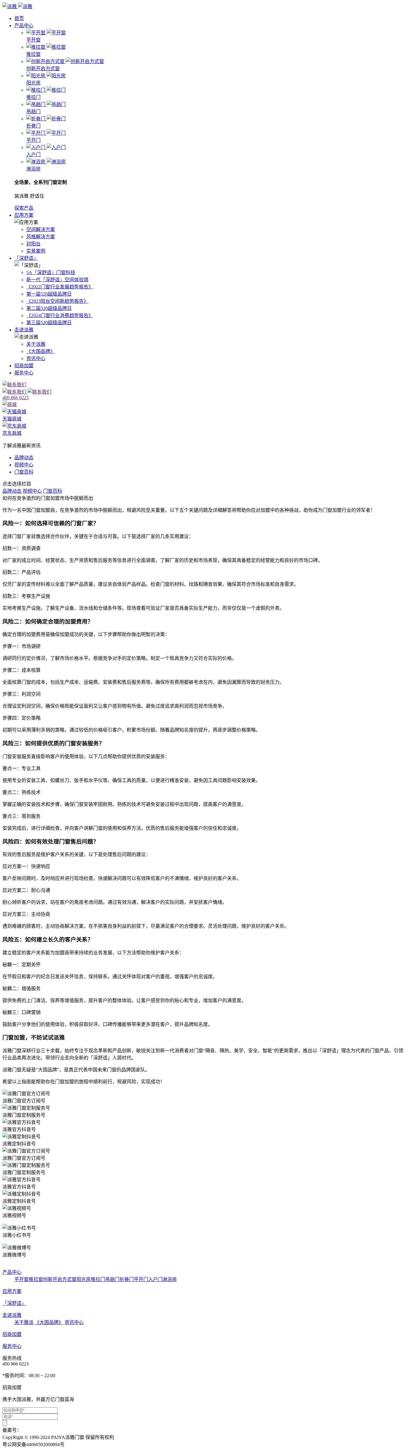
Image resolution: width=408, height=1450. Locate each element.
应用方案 (23, 215)
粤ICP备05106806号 (42, 1430)
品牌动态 (23, 457)
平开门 (141, 1279)
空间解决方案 (40, 229)
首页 (19, 18)
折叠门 (126, 1279)
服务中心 (23, 372)
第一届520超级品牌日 (49, 294)
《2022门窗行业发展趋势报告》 (59, 286)
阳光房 (83, 1279)
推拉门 (98, 1279)
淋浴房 (169, 1279)
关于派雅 (35, 344)
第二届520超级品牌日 (49, 308)
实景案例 (35, 251)
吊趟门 (112, 1279)
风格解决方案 (40, 236)
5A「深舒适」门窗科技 (50, 272)
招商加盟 (23, 365)
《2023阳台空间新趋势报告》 (57, 301)
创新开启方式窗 (59, 1279)
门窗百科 (23, 471)
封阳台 (33, 243)
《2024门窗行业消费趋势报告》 (59, 315)
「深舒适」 (26, 258)
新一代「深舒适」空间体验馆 (57, 279)
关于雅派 (23, 1322)
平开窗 (21, 1279)
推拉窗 (36, 1279)
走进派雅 (23, 329)
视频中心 (23, 464)
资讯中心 (35, 358)
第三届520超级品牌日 (49, 322)
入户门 (155, 1279)
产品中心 (23, 25)
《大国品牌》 (40, 351)
